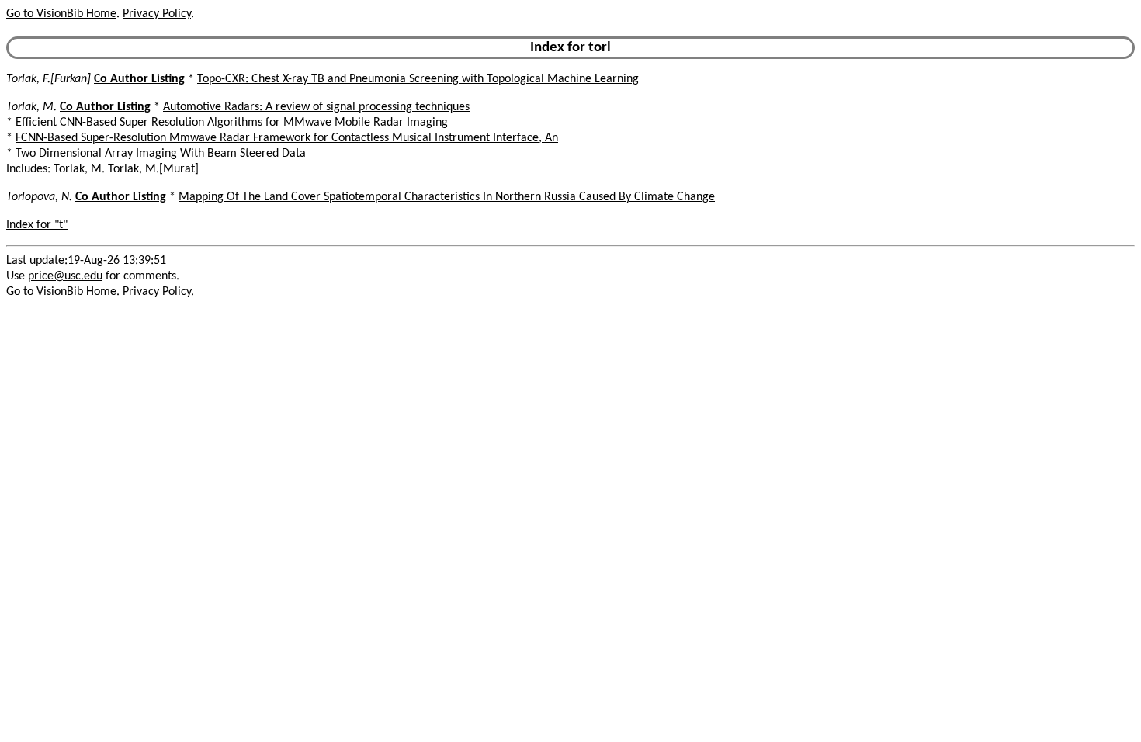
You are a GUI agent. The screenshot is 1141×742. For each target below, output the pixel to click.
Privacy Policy (157, 14)
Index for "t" (37, 225)
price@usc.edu (65, 276)
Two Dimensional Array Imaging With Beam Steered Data (161, 153)
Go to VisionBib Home (61, 14)
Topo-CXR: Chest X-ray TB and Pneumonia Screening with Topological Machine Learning (418, 79)
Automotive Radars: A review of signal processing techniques (316, 107)
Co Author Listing (139, 79)
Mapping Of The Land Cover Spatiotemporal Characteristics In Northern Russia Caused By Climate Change (447, 197)
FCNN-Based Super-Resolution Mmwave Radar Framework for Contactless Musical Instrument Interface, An (287, 138)
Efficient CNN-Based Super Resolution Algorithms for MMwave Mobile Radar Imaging (232, 122)
